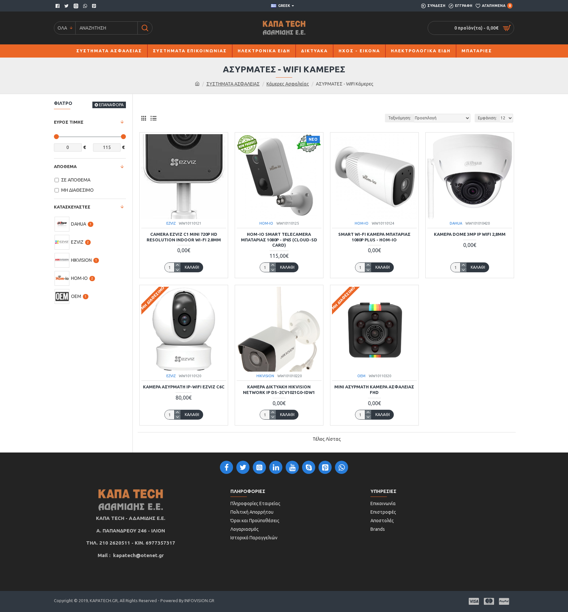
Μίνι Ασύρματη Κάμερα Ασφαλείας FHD (374, 389)
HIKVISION (265, 376)
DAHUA (456, 223)
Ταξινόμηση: (399, 118)
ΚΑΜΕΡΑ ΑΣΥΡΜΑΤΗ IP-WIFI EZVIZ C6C (184, 386)
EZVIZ (171, 223)
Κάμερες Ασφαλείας (288, 83)
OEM (361, 376)
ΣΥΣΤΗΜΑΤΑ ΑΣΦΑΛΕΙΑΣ (233, 83)
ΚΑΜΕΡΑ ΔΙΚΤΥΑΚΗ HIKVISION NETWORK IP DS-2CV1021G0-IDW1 (279, 389)
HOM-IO (266, 223)
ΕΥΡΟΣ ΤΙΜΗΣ (68, 122)
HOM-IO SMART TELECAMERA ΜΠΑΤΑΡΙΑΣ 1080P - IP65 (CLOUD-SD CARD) (279, 240)
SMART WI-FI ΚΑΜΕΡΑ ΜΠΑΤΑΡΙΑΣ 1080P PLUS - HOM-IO (374, 237)
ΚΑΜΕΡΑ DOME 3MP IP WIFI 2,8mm (470, 234)
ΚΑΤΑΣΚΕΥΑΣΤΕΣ (72, 207)
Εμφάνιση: (487, 118)
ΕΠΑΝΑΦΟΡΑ (111, 105)
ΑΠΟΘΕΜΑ (65, 166)
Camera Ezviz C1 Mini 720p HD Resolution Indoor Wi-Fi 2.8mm (184, 237)
